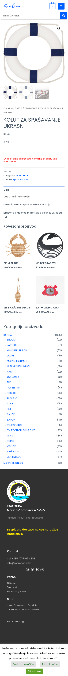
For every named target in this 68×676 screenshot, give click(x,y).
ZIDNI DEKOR (14, 457)
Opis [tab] (6, 190)
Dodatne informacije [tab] (16, 196)
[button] (59, 28)
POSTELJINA (13, 387)
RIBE (9, 409)
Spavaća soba (21, 179)
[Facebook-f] (42, 570)
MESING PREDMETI (17, 361)
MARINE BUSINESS (13, 463)
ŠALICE (11, 414)
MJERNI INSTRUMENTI (18, 366)
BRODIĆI (11, 339)
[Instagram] (27, 570)
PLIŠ (9, 382)
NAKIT (10, 371)
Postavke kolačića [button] (23, 664)
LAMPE (10, 355)
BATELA (7, 335)
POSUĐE (11, 393)
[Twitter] (32, 570)
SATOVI (11, 419)
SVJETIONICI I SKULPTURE (21, 430)
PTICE (10, 403)
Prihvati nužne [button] (50, 664)
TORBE (10, 441)
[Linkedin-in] (37, 570)
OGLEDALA (13, 377)
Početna (8, 108)
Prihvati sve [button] (34, 671)
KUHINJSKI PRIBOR (17, 350)
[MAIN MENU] (61, 6)
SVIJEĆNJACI (14, 425)
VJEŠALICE (13, 451)
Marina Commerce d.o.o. (26, 510)
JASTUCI (12, 345)
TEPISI (10, 435)
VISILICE (11, 446)
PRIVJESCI (12, 398)
